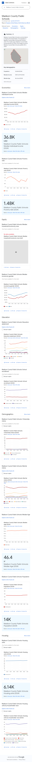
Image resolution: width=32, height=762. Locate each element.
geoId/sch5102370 (15, 20)
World (28, 23)
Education (5, 28)
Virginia (8, 23)
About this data (18, 106)
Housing (23, 28)
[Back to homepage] (3, 3)
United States (14, 23)
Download (7, 129)
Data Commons (9, 2)
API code (13, 129)
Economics (15, 26)
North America (22, 23)
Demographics (14, 28)
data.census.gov (10, 106)
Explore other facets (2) (8, 97)
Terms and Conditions (12, 759)
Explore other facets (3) (8, 471)
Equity (22, 26)
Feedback (24, 2)
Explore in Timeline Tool (22, 129)
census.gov (9, 151)
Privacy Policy (22, 759)
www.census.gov (7, 81)
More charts (27, 87)
